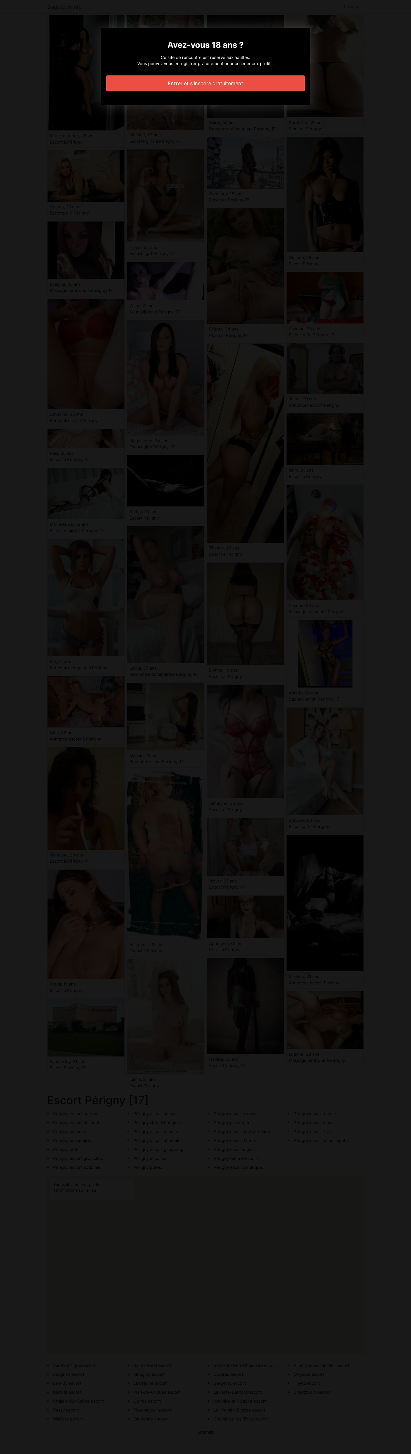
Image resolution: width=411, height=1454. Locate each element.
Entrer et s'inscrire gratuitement (205, 83)
